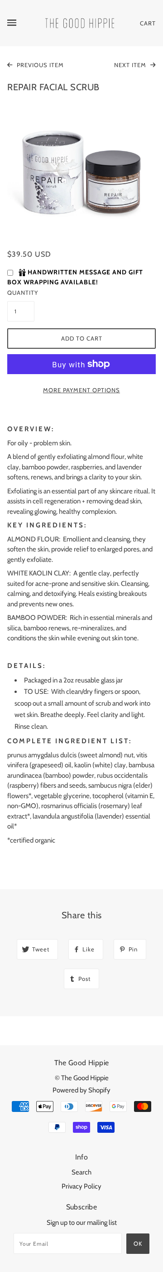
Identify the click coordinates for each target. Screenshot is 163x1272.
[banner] (80, 23)
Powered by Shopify (81, 1090)
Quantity (20, 292)
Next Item (131, 64)
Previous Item (39, 64)
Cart (148, 23)
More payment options (81, 390)
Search (81, 1172)
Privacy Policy (81, 1186)
